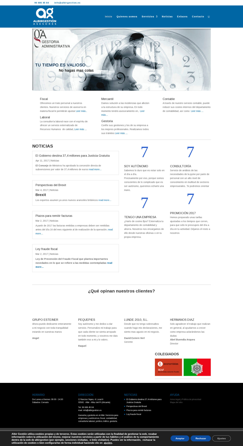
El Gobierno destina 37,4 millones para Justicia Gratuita (73, 155)
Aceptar (180, 438)
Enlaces (182, 16)
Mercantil (107, 99)
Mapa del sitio (176, 402)
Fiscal (44, 99)
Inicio (108, 16)
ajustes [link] (108, 443)
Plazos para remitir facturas (54, 215)
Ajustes (221, 438)
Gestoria (107, 121)
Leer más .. (80, 129)
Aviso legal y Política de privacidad (185, 399)
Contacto (198, 16)
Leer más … (121, 133)
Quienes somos (127, 16)
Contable (169, 99)
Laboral (45, 117)
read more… (95, 169)
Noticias (167, 16)
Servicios (148, 16)
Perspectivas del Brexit (51, 185)
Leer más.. (81, 111)
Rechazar (201, 438)
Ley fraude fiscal (47, 249)
